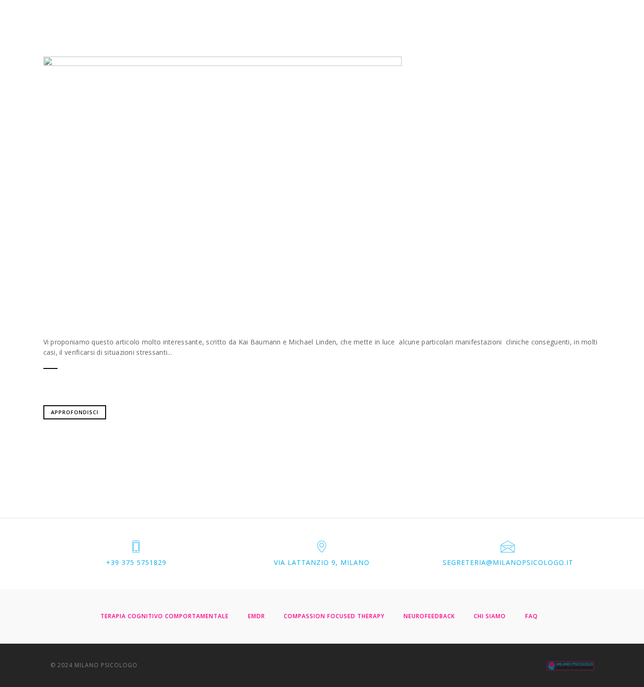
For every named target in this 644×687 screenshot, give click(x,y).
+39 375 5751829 (136, 562)
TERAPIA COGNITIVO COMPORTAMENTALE (164, 616)
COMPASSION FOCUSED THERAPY (334, 616)
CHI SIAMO (490, 616)
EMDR (256, 616)
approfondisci (75, 412)
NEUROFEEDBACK (429, 616)
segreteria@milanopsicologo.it (508, 562)
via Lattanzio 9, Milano (322, 562)
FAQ (531, 616)
